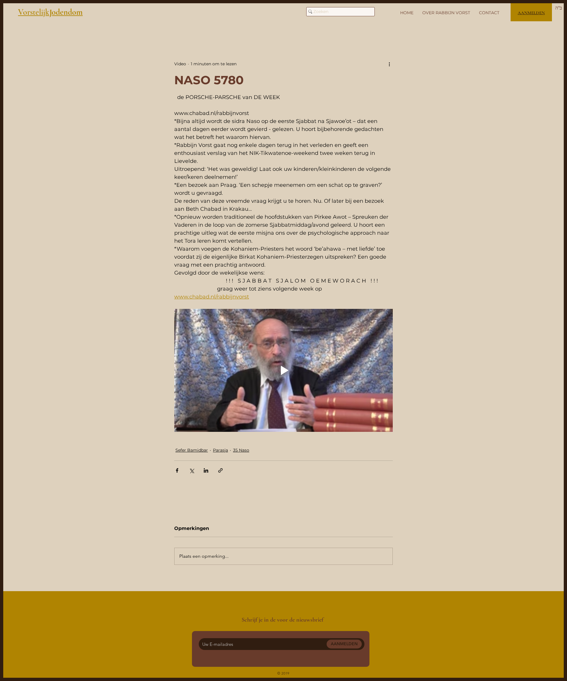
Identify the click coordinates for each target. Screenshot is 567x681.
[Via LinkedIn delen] (206, 470)
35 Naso (241, 450)
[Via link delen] (220, 470)
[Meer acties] (389, 63)
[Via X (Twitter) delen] (191, 470)
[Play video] (283, 370)
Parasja (220, 450)
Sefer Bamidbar (191, 450)
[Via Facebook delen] (177, 470)
